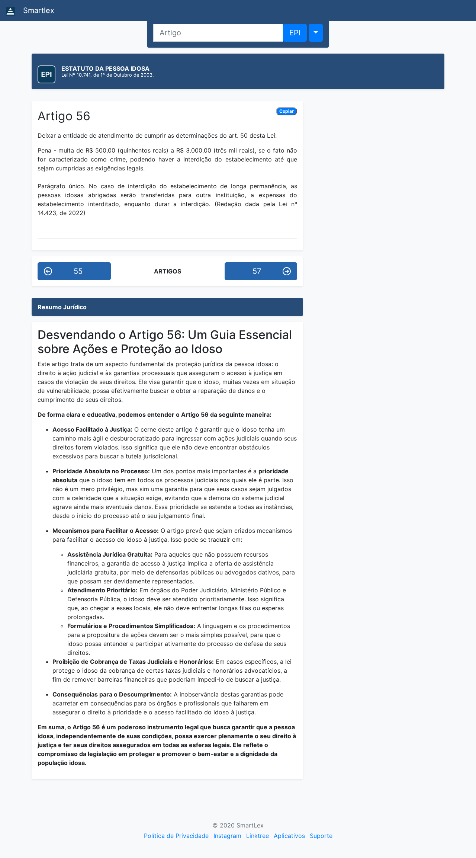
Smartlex (37, 10)
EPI (294, 32)
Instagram (227, 835)
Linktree (257, 835)
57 (257, 271)
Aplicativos (289, 835)
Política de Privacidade (176, 835)
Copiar (286, 111)
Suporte (321, 835)
